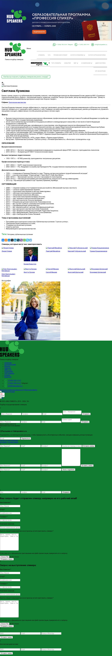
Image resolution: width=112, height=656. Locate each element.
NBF (75, 63)
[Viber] (21, 240)
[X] (12, 240)
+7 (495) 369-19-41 (84, 44)
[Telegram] (30, 240)
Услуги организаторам (97, 55)
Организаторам (10, 364)
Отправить (86, 414)
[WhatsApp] (24, 240)
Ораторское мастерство (17, 102)
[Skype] (27, 240)
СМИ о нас (8, 370)
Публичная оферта (30, 390)
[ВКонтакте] (3, 240)
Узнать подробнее (68, 469)
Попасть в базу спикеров (9, 440)
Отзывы (7, 375)
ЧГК (49, 55)
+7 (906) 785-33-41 (61, 44)
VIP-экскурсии (100, 71)
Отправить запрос (7, 559)
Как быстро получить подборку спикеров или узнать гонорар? (26, 77)
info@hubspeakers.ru (101, 44)
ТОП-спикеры (56, 63)
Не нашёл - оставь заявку (9, 442)
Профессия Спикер (60, 55)
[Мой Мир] (9, 240)
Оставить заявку (88, 446)
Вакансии (7, 377)
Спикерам (8, 363)
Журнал (7, 366)
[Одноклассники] (6, 240)
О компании (86, 63)
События (67, 63)
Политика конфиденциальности (11, 390)
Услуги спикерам (77, 55)
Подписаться (25, 438)
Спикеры (41, 55)
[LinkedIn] (15, 240)
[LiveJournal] (18, 240)
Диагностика (100, 63)
